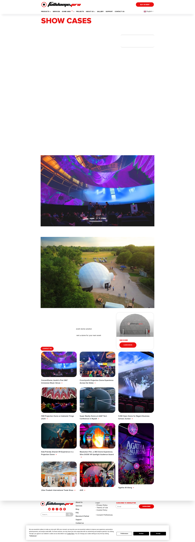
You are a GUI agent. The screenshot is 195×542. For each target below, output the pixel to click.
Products (45, 11)
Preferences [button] (33, 536)
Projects (80, 11)
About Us (79, 502)
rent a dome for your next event (88, 335)
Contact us (119, 11)
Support (79, 520)
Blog (77, 509)
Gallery (100, 11)
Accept (158, 533)
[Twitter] (61, 509)
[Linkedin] (64, 509)
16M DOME (123, 340)
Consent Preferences (105, 515)
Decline (141, 533)
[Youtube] (49, 509)
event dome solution (84, 329)
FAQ (77, 513)
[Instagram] (53, 509)
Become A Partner (82, 516)
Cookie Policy (102, 510)
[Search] (69, 514)
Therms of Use (102, 508)
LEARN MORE (128, 345)
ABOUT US (90, 11)
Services (56, 11)
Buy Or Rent (145, 4)
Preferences (124, 533)
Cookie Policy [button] (70, 533)
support (109, 11)
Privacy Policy (102, 505)
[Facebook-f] (57, 509)
